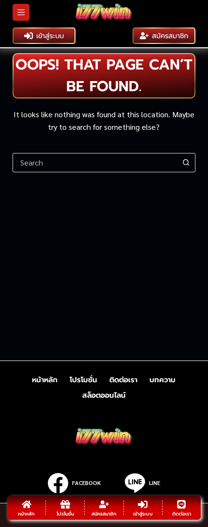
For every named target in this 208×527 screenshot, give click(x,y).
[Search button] (186, 162)
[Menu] (21, 12)
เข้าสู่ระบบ (50, 35)
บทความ (162, 380)
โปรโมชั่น (83, 380)
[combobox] (95, 162)
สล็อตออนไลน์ (104, 396)
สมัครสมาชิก (170, 35)
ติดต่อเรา (123, 380)
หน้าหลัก (45, 380)
